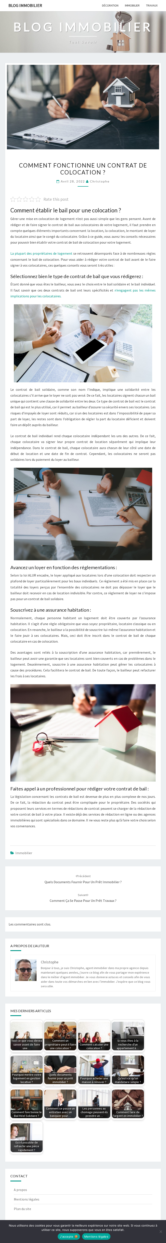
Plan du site (22, 1209)
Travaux (152, 5)
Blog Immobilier (25, 5)
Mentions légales (26, 1199)
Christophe (100, 181)
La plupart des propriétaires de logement (41, 253)
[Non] (160, 1231)
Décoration (110, 5)
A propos (20, 1190)
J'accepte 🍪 (69, 1236)
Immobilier (132, 5)
